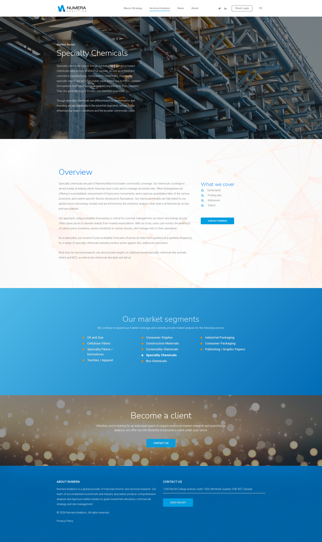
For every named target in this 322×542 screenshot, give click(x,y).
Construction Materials (162, 343)
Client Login (242, 8)
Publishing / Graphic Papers (225, 349)
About (194, 8)
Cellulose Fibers (99, 343)
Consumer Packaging (220, 343)
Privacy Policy (65, 521)
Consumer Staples (159, 337)
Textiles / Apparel (100, 360)
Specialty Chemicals (161, 355)
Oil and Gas (95, 337)
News (180, 8)
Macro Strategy (133, 8)
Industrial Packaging (219, 337)
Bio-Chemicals (156, 361)
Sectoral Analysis (159, 8)
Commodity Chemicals (162, 349)
